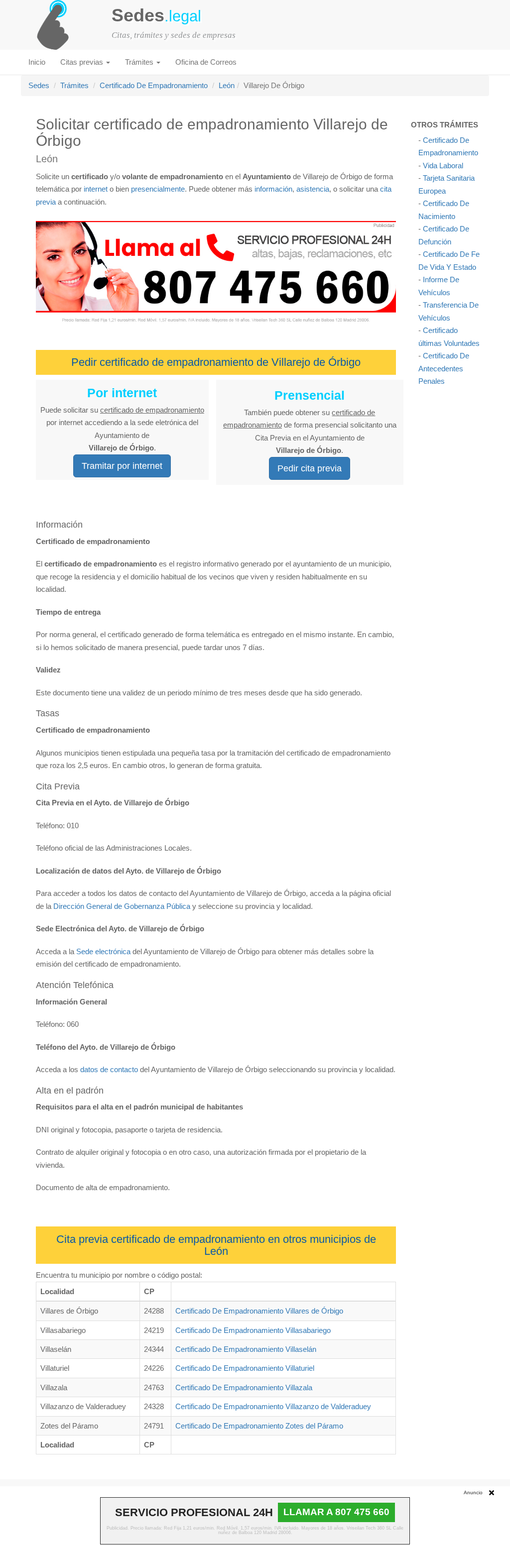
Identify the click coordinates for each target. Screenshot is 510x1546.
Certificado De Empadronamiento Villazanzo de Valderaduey (273, 1406)
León (227, 85)
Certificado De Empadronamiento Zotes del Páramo (259, 1426)
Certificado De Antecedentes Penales (443, 368)
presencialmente (158, 189)
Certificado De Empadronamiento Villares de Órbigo (259, 1311)
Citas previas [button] (82, 62)
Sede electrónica (103, 951)
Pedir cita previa (309, 468)
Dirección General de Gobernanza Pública (121, 906)
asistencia (312, 189)
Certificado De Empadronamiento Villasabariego (253, 1330)
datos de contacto (109, 1069)
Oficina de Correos (206, 62)
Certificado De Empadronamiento (154, 85)
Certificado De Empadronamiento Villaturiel (244, 1368)
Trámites (74, 85)
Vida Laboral (443, 165)
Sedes (38, 85)
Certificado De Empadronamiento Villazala (243, 1387)
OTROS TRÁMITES (444, 124)
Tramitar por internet (122, 466)
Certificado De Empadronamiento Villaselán (245, 1349)
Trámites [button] (140, 62)
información (273, 189)
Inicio (36, 62)
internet (96, 189)
